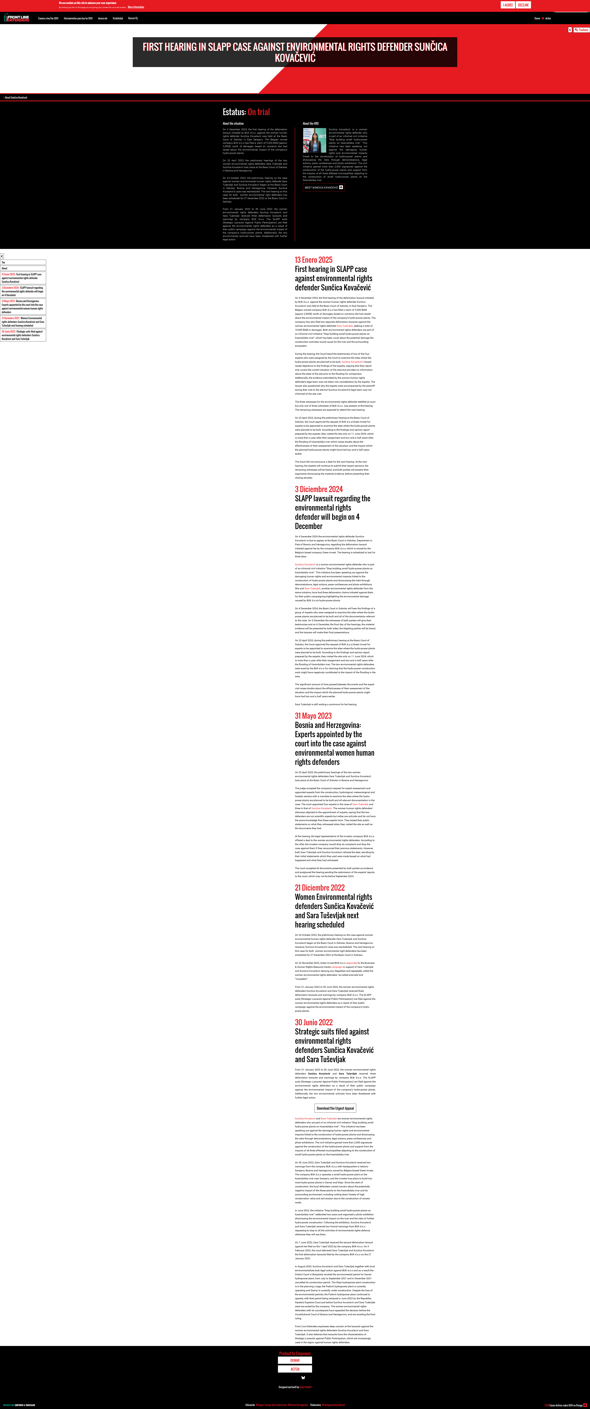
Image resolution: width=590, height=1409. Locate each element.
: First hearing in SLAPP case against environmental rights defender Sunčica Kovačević (21, 277)
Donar (537, 18)
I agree (508, 4)
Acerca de (102, 18)
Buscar (131, 18)
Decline (523, 4)
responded (351, 962)
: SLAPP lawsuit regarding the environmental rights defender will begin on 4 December (22, 291)
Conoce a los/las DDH (48, 18)
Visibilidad (118, 18)
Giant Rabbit (305, 1387)
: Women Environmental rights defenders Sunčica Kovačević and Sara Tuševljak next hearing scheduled (23, 321)
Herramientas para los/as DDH (78, 18)
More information (136, 7)
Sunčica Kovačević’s (353, 361)
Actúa (548, 18)
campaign (336, 966)
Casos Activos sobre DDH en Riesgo (563, 1405)
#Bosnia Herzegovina (298, 1405)
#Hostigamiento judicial (333, 1405)
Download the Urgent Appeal (335, 1108)
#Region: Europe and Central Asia (271, 1405)
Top (3, 262)
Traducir (583, 30)
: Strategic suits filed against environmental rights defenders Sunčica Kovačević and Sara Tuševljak (22, 335)
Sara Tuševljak (345, 325)
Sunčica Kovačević (305, 564)
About (4, 268)
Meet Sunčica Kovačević (321, 187)
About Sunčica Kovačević (16, 97)
